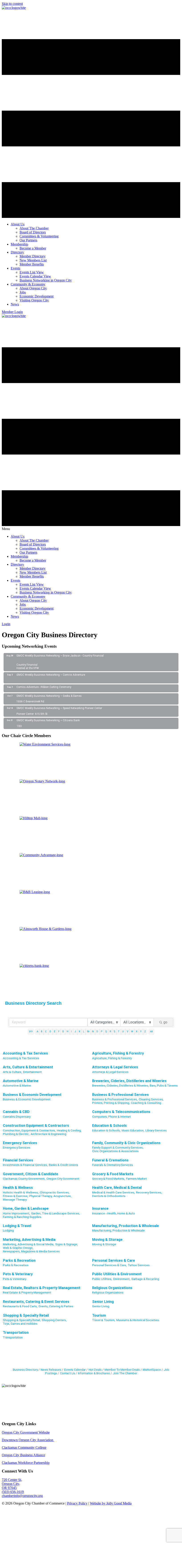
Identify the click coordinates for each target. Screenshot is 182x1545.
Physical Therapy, (40, 1196)
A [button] (37, 1031)
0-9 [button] (30, 1031)
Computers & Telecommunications (121, 1112)
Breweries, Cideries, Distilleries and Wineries (129, 1081)
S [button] (114, 1031)
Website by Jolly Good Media (111, 1503)
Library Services (156, 1130)
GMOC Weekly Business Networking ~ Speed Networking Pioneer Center (59, 708)
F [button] (58, 1031)
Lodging (8, 1230)
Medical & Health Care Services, (113, 1192)
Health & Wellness (18, 1187)
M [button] (88, 1031)
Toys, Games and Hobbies (20, 1323)
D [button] (50, 1031)
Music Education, (133, 1130)
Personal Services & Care (113, 1260)
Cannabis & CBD (16, 1112)
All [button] (151, 1031)
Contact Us (67, 1373)
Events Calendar (75, 1369)
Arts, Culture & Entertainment (28, 1067)
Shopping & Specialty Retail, (22, 1320)
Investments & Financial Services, (25, 1165)
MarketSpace (152, 1369)
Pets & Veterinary (18, 1274)
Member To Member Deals (122, 1369)
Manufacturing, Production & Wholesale (125, 1226)
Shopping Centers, (54, 1320)
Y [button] (141, 1031)
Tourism (99, 1315)
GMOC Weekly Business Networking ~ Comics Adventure (50, 674)
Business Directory (25, 1369)
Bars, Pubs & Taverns (164, 1085)
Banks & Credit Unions (63, 1165)
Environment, (121, 1279)
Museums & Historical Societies (137, 1320)
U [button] (123, 1031)
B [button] (41, 1031)
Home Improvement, (16, 1213)
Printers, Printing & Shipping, (111, 1103)
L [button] (83, 1031)
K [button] (79, 1031)
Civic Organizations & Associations (115, 1151)
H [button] (67, 1031)
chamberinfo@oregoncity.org (22, 1496)
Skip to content (12, 4)
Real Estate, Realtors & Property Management (41, 1288)
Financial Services (18, 1160)
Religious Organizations (112, 1288)
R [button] (110, 1031)
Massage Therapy (15, 1199)
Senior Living (103, 1302)
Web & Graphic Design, (18, 1248)
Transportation (16, 1332)
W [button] (132, 1031)
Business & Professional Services (120, 1095)
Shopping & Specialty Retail (26, 1315)
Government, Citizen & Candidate (30, 1174)
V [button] (127, 1031)
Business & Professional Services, (115, 1099)
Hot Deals (95, 1369)
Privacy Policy (77, 1503)
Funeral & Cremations (110, 1160)
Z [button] (145, 1031)
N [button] (93, 1031)
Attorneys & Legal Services (115, 1067)
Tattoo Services (139, 1265)
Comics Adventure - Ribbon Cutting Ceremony (43, 687)
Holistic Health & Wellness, (21, 1192)
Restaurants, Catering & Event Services (36, 1302)
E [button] (54, 1031)
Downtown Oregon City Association (28, 1440)
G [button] (63, 1031)
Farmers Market (136, 1178)
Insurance (100, 1208)
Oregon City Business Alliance (23, 1455)
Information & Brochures (94, 1373)
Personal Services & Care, (109, 1265)
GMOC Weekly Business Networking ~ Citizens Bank (48, 720)
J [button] (75, 1031)
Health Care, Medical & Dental (117, 1187)
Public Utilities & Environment (117, 1274)
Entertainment (32, 1072)
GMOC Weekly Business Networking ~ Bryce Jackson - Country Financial (60, 655)
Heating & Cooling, (69, 1130)
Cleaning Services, (151, 1099)
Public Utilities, (102, 1279)
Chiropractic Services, (54, 1192)
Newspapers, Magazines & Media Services (31, 1251)
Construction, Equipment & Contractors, (29, 1130)
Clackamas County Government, (24, 1178)
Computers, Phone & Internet (111, 1116)
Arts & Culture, (12, 1072)
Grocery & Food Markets (112, 1174)
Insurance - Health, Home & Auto (113, 1213)
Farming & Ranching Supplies (22, 1217)
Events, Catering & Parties (56, 1306)
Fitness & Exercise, (15, 1196)
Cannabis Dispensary (16, 1116)
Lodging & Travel (17, 1226)
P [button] (101, 1031)
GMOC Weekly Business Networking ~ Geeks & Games (49, 695)
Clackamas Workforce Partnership (25, 1463)
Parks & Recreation (19, 1260)
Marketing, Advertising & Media (29, 1240)
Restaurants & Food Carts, (20, 1306)
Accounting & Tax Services (25, 1053)
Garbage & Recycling (145, 1279)
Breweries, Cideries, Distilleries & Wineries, (120, 1085)
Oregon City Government (62, 1178)
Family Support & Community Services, (117, 1147)
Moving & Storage (107, 1240)
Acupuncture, (62, 1196)
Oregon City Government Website (26, 1432)
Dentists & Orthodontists (108, 1196)
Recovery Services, (149, 1192)
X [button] (136, 1031)
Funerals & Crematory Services (112, 1165)
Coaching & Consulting (146, 1103)
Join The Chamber (125, 1373)
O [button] (97, 1031)
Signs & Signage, (66, 1244)
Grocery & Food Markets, (108, 1178)
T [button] (118, 1031)
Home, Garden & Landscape (26, 1208)
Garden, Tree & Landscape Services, (55, 1213)
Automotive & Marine (20, 1081)
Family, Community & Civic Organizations (126, 1143)
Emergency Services (20, 1143)
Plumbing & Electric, (16, 1134)
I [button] (71, 1031)
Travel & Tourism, (103, 1320)
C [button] (46, 1031)
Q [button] (106, 1031)
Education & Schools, (106, 1130)
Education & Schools (109, 1125)
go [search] (165, 1022)
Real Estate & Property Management (27, 1292)
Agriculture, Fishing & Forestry (118, 1053)
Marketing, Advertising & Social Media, (28, 1244)
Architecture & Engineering (48, 1134)
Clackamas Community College (24, 1447)
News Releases (51, 1369)
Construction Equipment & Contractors (36, 1125)
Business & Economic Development (32, 1095)
